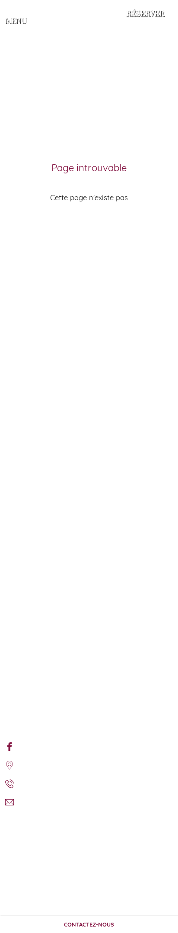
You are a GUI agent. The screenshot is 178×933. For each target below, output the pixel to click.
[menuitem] (9, 746)
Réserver (145, 14)
